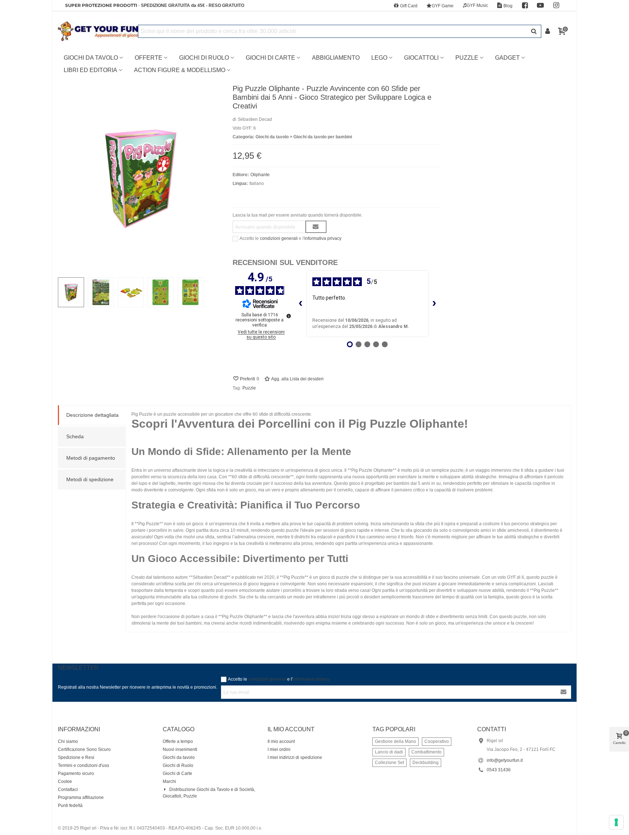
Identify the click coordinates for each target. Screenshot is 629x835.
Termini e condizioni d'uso (83, 765)
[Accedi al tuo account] (548, 31)
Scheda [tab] (75, 436)
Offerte (148, 58)
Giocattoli (421, 58)
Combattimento (426, 752)
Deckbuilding (425, 762)
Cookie (65, 781)
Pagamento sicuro (76, 773)
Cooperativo (436, 741)
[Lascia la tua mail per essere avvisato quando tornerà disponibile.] (316, 227)
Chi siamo (68, 741)
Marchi (169, 781)
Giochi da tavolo (179, 757)
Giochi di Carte (270, 58)
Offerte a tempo (178, 741)
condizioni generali (279, 238)
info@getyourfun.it (505, 760)
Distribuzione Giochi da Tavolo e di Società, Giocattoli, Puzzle (209, 793)
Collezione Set (389, 762)
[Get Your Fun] (98, 31)
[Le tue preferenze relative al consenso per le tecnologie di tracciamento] (616, 822)
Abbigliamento (336, 58)
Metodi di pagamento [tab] (90, 458)
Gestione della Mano (395, 741)
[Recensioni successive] (434, 303)
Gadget (507, 58)
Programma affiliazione (81, 797)
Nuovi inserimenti (180, 749)
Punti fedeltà (70, 805)
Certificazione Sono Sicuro (84, 749)
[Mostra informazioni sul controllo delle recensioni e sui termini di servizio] (289, 316)
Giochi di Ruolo (204, 58)
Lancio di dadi (389, 752)
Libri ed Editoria (90, 70)
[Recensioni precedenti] (301, 303)
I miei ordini (279, 749)
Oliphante (260, 174)
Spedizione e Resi (76, 757)
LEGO (379, 58)
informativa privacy (322, 238)
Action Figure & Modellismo (179, 70)
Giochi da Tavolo (91, 58)
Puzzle (466, 58)
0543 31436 (499, 769)
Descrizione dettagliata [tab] (92, 415)
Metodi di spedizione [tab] (90, 479)
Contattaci (68, 789)
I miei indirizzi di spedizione (295, 757)
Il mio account (281, 741)
